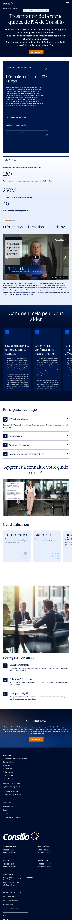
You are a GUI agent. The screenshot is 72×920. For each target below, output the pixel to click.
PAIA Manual (6, 915)
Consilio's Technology (11, 791)
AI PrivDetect (7, 769)
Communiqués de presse (12, 817)
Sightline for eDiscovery (11, 783)
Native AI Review (9, 779)
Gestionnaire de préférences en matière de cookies (15, 912)
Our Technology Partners (12, 795)
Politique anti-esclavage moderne (11, 900)
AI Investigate (8, 775)
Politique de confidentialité (9, 896)
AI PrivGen (6, 765)
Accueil (5, 8)
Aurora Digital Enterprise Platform (15, 759)
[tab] (27, 90)
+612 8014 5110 (8, 864)
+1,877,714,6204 (8, 850)
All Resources (8, 806)
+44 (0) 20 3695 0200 (11, 882)
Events (5, 814)
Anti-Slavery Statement (8, 904)
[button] (67, 3)
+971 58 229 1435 (44, 864)
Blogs (5, 810)
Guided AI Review (9, 762)
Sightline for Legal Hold (11, 787)
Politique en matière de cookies (10, 908)
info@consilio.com (9, 852)
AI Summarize (8, 772)
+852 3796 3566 (44, 850)
